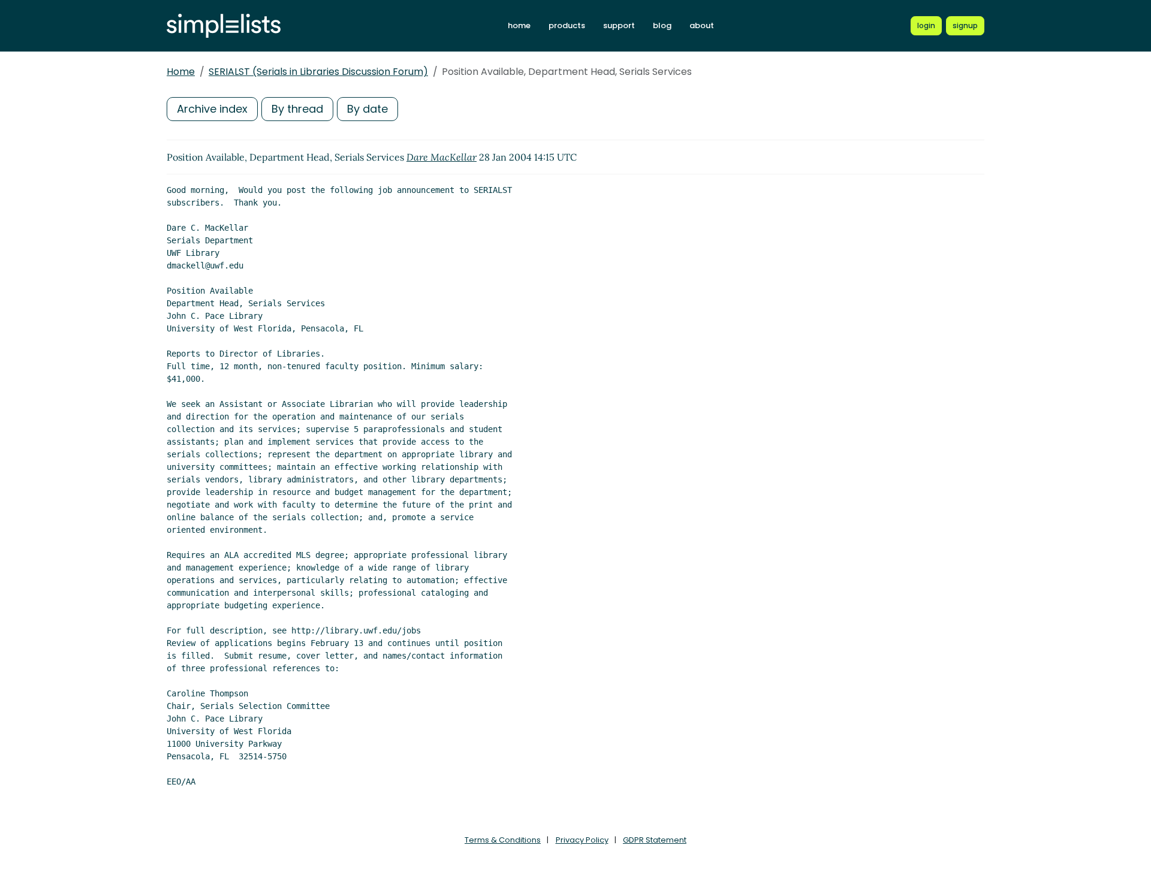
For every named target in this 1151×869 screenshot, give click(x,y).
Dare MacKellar (441, 157)
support (619, 25)
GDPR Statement (654, 840)
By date (367, 108)
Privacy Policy (582, 840)
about (701, 25)
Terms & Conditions (503, 840)
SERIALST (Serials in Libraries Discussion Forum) (318, 72)
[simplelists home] (224, 26)
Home (181, 72)
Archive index (212, 108)
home (519, 25)
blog (662, 25)
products (567, 25)
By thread (297, 108)
